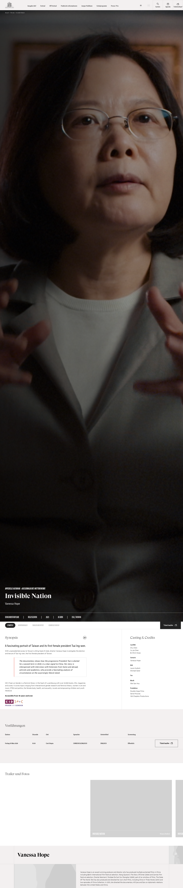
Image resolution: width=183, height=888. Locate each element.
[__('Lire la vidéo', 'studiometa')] (46, 808)
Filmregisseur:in (54, 625)
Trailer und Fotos (38, 625)
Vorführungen (22, 625)
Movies (12, 13)
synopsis (10, 625)
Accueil (7, 13)
